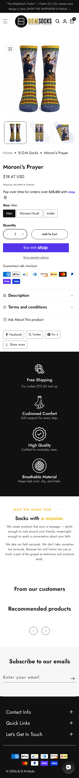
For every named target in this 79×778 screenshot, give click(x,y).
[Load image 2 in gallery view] (39, 132)
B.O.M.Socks (28, 153)
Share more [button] (17, 344)
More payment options (36, 257)
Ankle (50, 213)
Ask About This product (25, 319)
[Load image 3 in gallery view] (63, 132)
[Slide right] (74, 131)
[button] (33, 631)
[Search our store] (57, 21)
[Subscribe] (72, 679)
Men (9, 213)
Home (7, 153)
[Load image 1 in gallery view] (15, 132)
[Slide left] (5, 131)
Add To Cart (49, 234)
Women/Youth (29, 213)
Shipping (7, 184)
